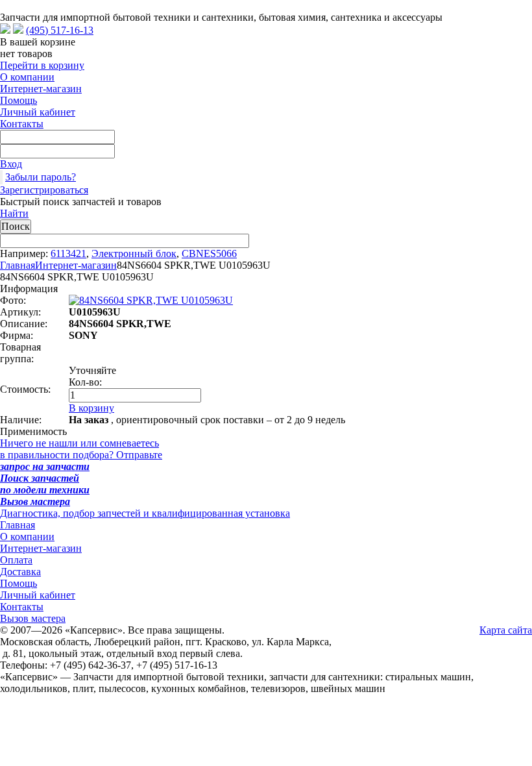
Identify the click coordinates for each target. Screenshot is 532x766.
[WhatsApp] (5, 30)
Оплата (16, 559)
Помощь (18, 100)
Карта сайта (505, 630)
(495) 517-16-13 (59, 30)
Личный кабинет (37, 111)
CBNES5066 (209, 253)
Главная (17, 265)
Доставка (20, 571)
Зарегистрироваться (44, 189)
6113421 (68, 253)
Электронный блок (133, 253)
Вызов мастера (33, 618)
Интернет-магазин (41, 88)
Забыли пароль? (40, 176)
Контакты (21, 123)
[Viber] (18, 30)
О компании (27, 76)
